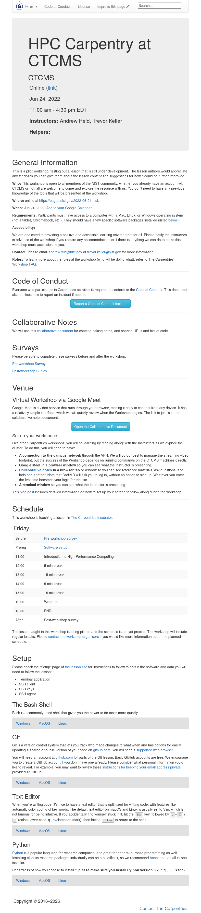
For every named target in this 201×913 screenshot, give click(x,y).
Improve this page (111, 6)
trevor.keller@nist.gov (104, 251)
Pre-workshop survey (60, 538)
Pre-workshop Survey (29, 363)
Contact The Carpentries (163, 908)
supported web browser (155, 749)
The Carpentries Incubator (91, 517)
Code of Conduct (57, 6)
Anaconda (157, 857)
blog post (27, 491)
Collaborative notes (35, 469)
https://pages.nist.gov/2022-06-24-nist (68, 200)
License (84, 6)
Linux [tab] (62, 723)
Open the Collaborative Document (100, 426)
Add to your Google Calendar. (69, 207)
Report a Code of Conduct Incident (100, 303)
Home (31, 6)
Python (17, 852)
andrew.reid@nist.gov (65, 251)
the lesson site (76, 666)
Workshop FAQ (24, 264)
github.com (101, 749)
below (172, 220)
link (52, 87)
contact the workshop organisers (73, 636)
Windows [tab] (23, 723)
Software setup (55, 547)
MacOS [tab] (44, 723)
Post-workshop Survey (29, 370)
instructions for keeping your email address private (141, 767)
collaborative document (55, 330)
